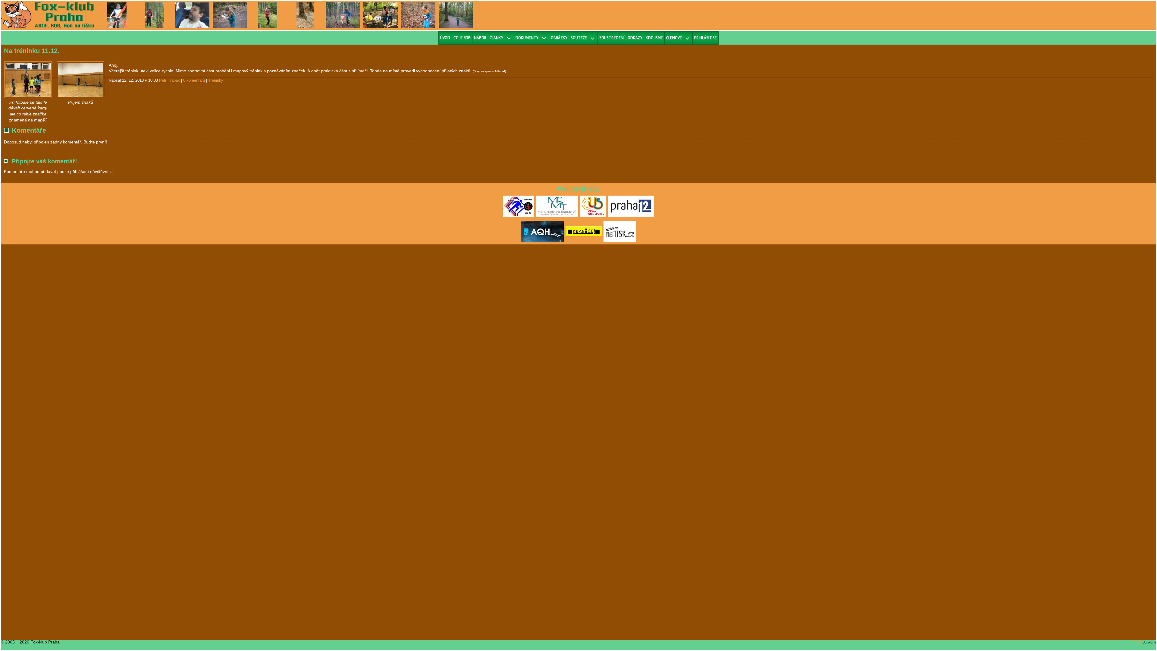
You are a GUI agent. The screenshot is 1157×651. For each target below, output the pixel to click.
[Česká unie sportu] (593, 215)
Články (496, 37)
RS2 (1137, 642)
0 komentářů (194, 80)
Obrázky (559, 37)
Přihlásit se (705, 37)
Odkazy (635, 37)
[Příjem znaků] (80, 79)
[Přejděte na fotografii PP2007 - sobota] (117, 15)
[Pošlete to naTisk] (620, 240)
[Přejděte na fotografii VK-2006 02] (418, 15)
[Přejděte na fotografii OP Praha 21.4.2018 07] (380, 15)
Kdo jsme (654, 37)
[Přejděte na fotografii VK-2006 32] (305, 15)
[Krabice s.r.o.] (583, 240)
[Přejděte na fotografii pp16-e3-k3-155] (155, 15)
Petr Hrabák (169, 80)
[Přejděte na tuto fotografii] (192, 15)
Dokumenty (527, 37)
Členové (674, 37)
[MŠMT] (557, 215)
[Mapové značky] (28, 79)
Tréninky (215, 80)
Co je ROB (462, 37)
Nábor (480, 37)
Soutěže (579, 37)
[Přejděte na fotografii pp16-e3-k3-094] (268, 15)
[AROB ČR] (519, 215)
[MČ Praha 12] (630, 215)
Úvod (445, 37)
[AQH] (542, 240)
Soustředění (611, 37)
